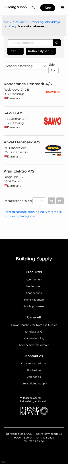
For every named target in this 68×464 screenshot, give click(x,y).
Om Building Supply (34, 383)
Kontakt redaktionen (34, 363)
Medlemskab (34, 286)
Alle (6, 22)
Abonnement (34, 279)
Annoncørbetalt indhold (34, 345)
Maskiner (19, 22)
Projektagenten (34, 299)
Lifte (10, 26)
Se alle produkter (34, 306)
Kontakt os (34, 370)
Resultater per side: (18, 201)
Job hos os (34, 376)
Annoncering (34, 293)
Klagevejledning (34, 338)
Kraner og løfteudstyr (45, 22)
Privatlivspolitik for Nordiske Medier (34, 325)
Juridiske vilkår (34, 331)
